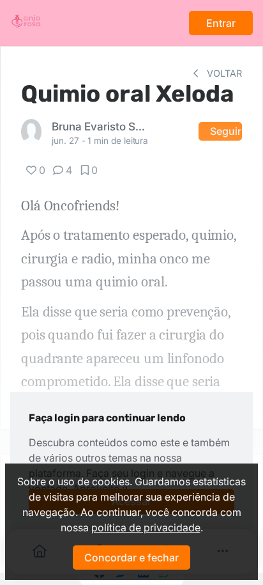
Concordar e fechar (131, 557)
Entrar (221, 23)
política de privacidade (145, 527)
